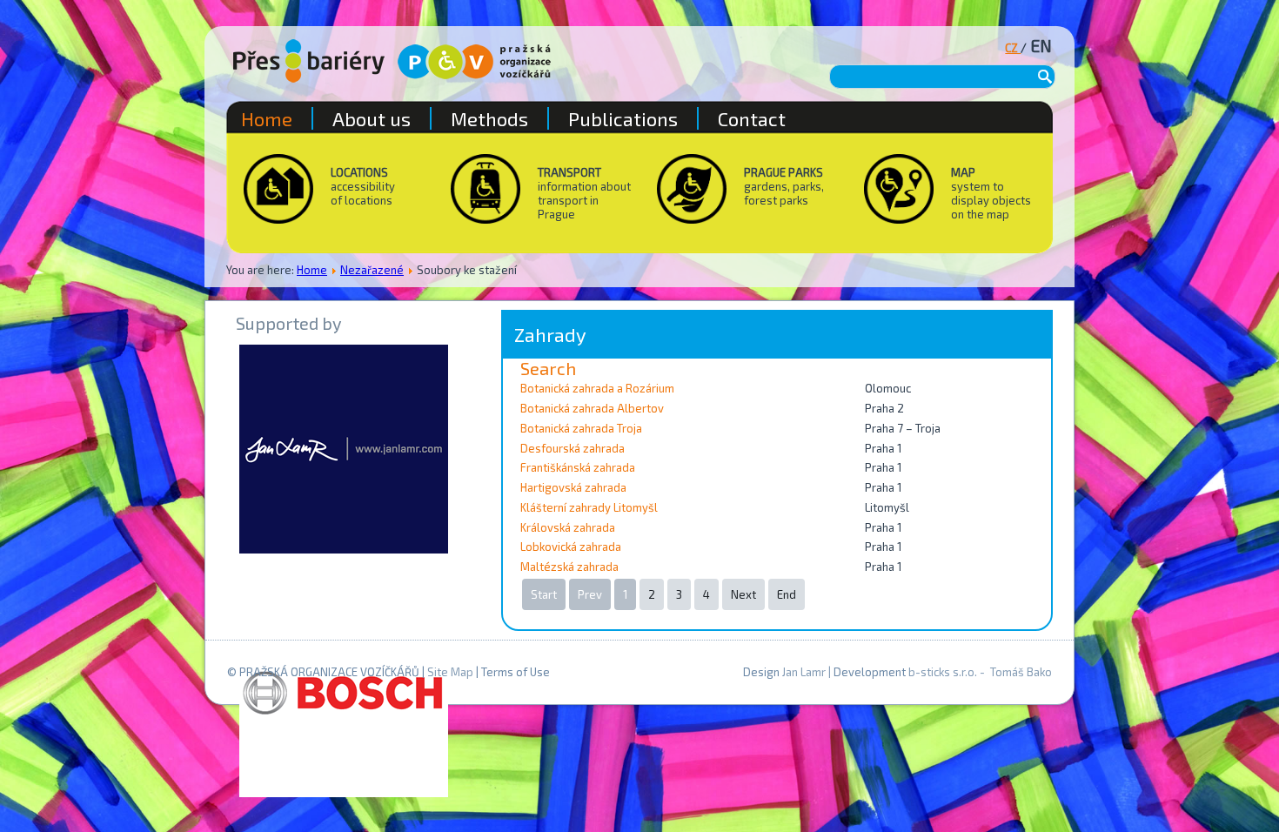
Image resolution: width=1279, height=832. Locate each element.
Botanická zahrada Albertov (592, 408)
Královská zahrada (567, 527)
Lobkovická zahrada (570, 547)
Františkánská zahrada (577, 467)
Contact (752, 118)
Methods (489, 118)
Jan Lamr (804, 672)
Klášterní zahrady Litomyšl (589, 507)
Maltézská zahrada (569, 567)
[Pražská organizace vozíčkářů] (474, 61)
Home (312, 270)
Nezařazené (372, 270)
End (786, 594)
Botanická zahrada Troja (581, 428)
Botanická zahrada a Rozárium (597, 388)
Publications (623, 118)
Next (743, 594)
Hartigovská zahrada (573, 487)
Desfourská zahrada (572, 448)
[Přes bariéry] (309, 61)
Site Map (450, 672)
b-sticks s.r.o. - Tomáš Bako (980, 672)
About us (371, 118)
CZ (1013, 48)
